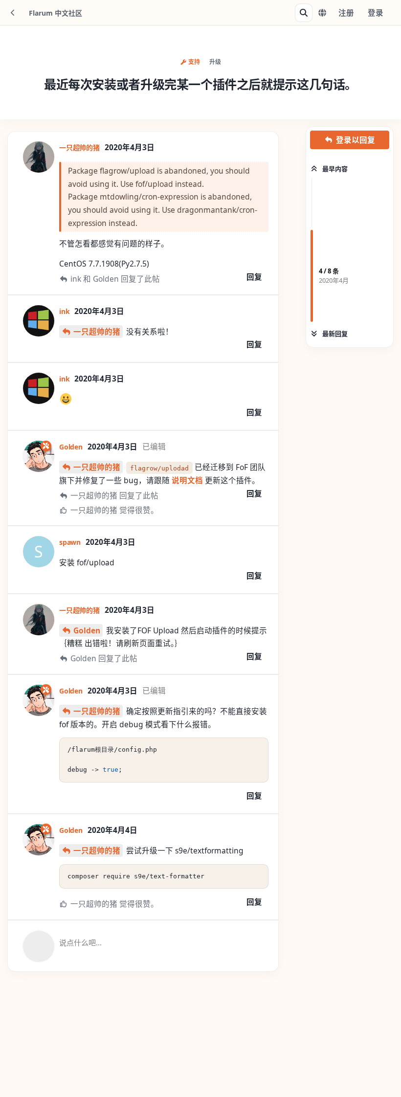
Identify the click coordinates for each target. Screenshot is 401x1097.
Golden (86, 630)
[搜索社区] (303, 12)
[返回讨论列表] (13, 13)
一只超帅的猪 (96, 331)
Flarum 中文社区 (55, 13)
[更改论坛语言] (322, 13)
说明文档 (187, 480)
